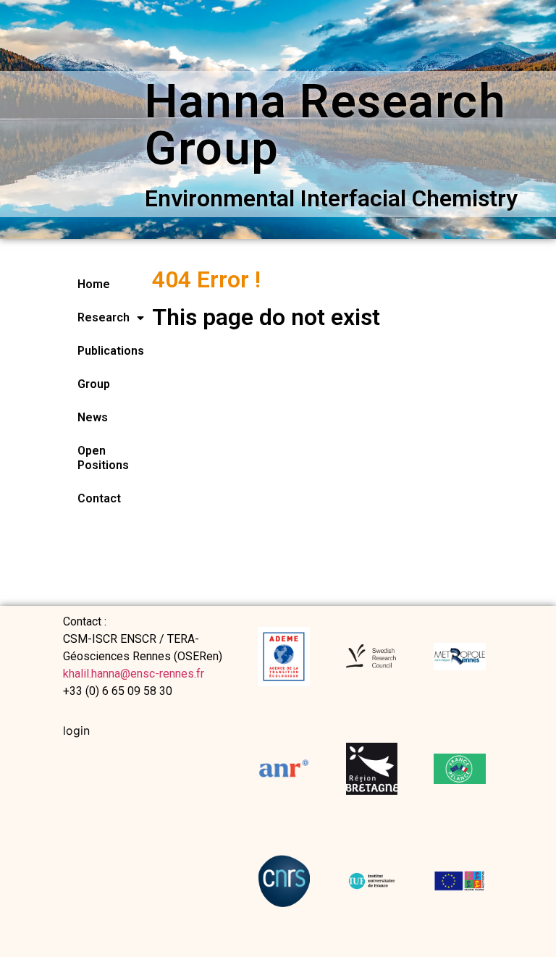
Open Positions (92, 458)
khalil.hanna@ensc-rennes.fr (133, 673)
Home (92, 284)
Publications (92, 351)
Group (92, 384)
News (92, 417)
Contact (92, 498)
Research (92, 317)
